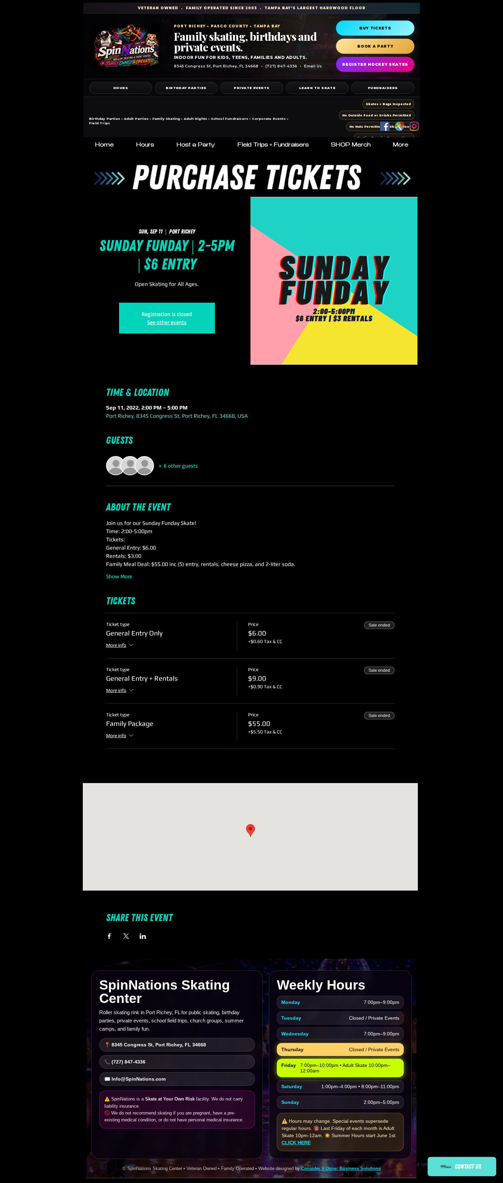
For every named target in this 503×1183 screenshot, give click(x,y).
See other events (166, 322)
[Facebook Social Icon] (384, 126)
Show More (119, 576)
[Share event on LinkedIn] (143, 936)
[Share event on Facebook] (109, 936)
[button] (145, 145)
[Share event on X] (126, 936)
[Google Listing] (399, 126)
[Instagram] (414, 126)
